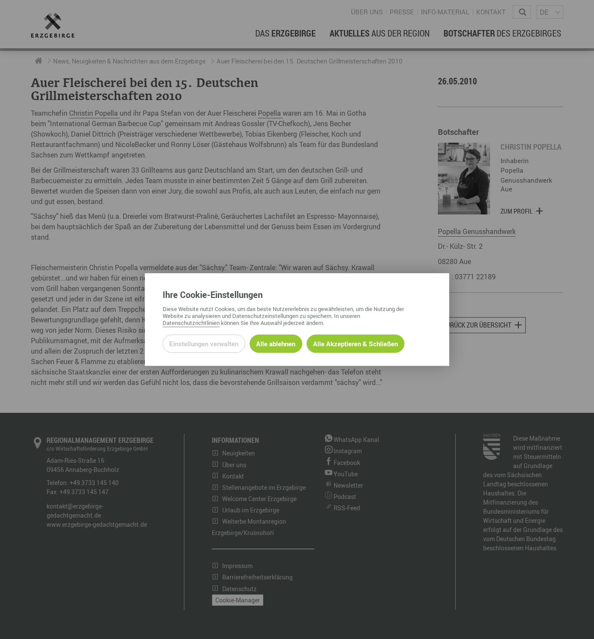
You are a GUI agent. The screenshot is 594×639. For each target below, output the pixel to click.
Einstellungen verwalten (203, 343)
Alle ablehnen (275, 343)
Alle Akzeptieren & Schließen (355, 343)
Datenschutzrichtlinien (191, 323)
